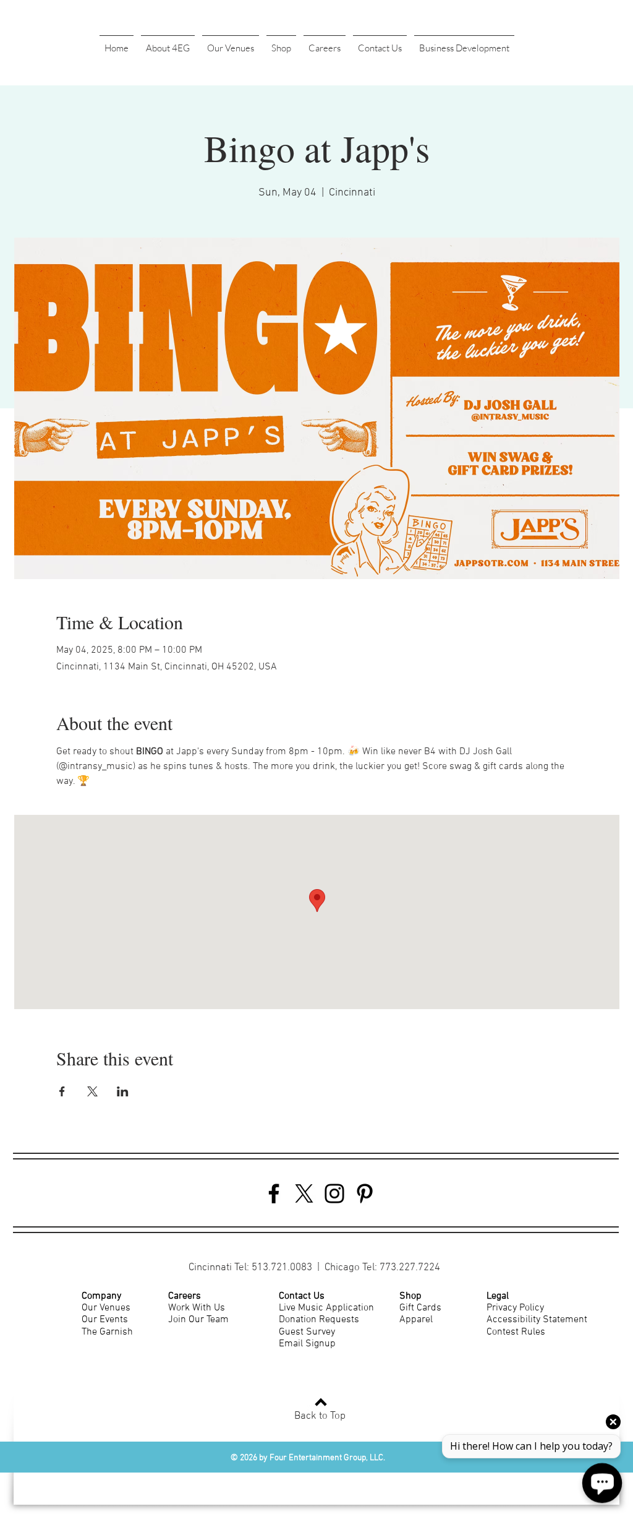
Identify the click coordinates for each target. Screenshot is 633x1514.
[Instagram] (334, 1193)
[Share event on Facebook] (62, 1091)
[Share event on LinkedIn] (123, 1091)
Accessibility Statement (536, 1320)
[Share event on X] (92, 1091)
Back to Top (320, 1416)
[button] (167, 42)
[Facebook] (274, 1193)
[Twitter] (304, 1193)
